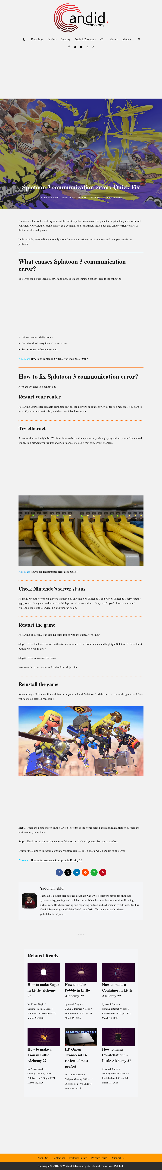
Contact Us (59, 1158)
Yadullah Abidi (51, 197)
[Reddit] (85, 872)
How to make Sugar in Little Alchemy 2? (43, 990)
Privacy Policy (99, 1158)
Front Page (37, 39)
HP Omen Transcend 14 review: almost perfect (76, 1057)
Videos (49, 1008)
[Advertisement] (81, 75)
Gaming (31, 1008)
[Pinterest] (102, 872)
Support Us (118, 1158)
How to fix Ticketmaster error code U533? (54, 571)
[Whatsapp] (94, 872)
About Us (42, 1158)
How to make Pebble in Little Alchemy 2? (77, 990)
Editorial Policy (78, 1158)
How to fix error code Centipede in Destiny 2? (56, 860)
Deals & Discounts (85, 39)
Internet (40, 1008)
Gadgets (69, 1079)
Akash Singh (37, 1004)
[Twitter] (75, 47)
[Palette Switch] (24, 39)
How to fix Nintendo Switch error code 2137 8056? (59, 359)
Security (65, 39)
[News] (93, 47)
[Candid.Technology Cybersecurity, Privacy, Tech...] (81, 18)
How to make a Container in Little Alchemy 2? (117, 990)
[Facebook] (69, 47)
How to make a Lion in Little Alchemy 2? (40, 1054)
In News (52, 39)
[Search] (139, 39)
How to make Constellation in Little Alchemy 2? (116, 1054)
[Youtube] (81, 47)
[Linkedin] (87, 47)
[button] (104, 39)
